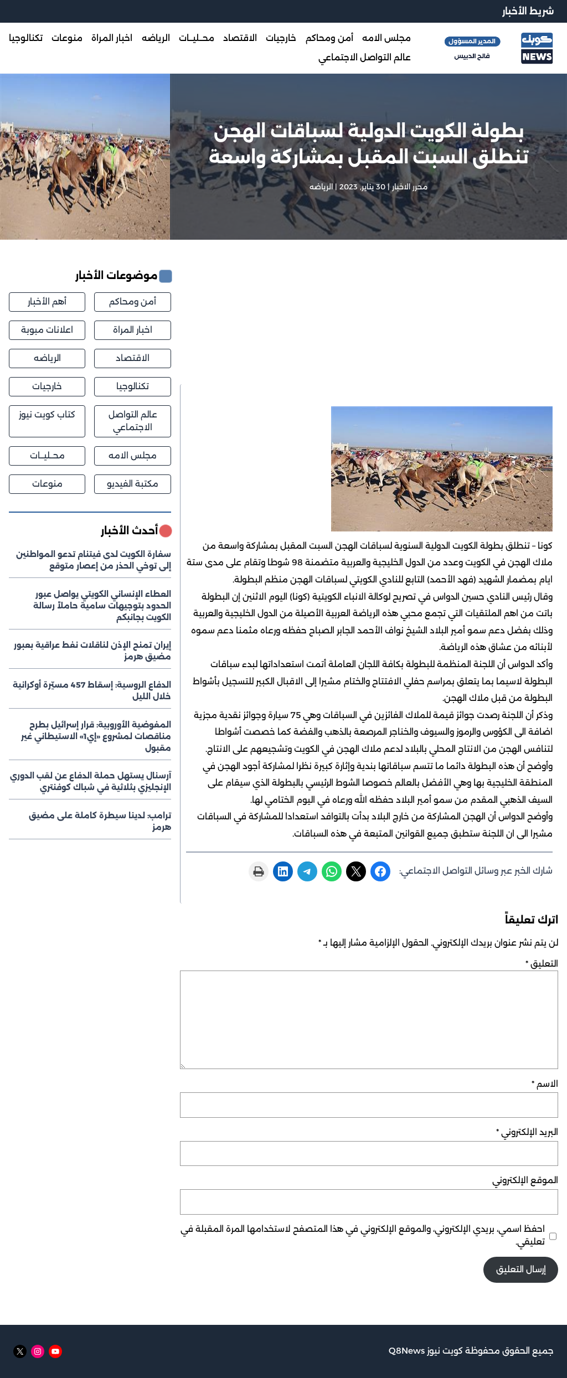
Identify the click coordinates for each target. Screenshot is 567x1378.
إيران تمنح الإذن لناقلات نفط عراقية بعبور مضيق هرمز (92, 651)
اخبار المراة (132, 329)
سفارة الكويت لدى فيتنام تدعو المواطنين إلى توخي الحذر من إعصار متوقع (93, 560)
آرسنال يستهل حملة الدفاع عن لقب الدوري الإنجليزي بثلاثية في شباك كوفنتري (90, 781)
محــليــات (47, 455)
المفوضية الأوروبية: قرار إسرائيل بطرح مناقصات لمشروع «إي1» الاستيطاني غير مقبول (96, 736)
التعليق (541, 963)
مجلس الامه (133, 455)
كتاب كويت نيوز (47, 414)
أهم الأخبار (47, 301)
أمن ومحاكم (132, 301)
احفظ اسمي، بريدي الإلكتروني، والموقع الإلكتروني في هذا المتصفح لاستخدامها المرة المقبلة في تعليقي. (363, 1235)
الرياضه (321, 186)
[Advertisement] (366, 326)
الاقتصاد (133, 358)
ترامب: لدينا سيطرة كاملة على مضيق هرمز (100, 821)
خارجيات (47, 386)
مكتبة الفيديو (132, 483)
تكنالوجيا (132, 386)
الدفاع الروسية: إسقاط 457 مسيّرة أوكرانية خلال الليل (92, 690)
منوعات (47, 483)
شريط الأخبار (528, 11)
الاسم (545, 1083)
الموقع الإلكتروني (525, 1180)
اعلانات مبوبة (47, 329)
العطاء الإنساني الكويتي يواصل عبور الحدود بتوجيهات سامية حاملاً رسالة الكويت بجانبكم (102, 605)
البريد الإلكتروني (527, 1132)
